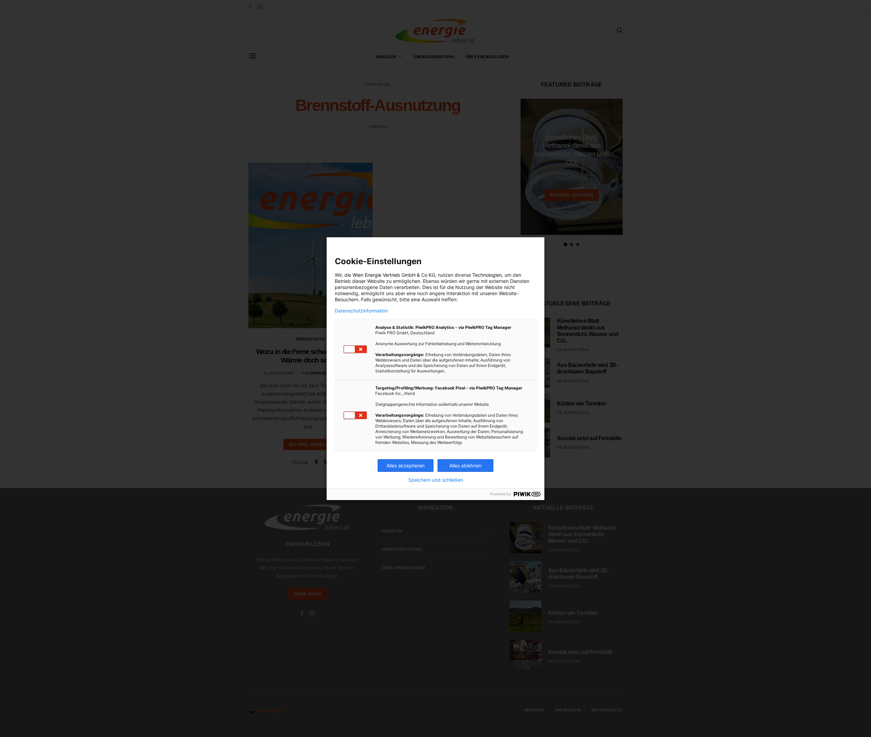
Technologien (487, 275)
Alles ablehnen (465, 465)
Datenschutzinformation (361, 311)
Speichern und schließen (435, 480)
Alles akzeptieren (406, 465)
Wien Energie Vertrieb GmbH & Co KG (393, 275)
